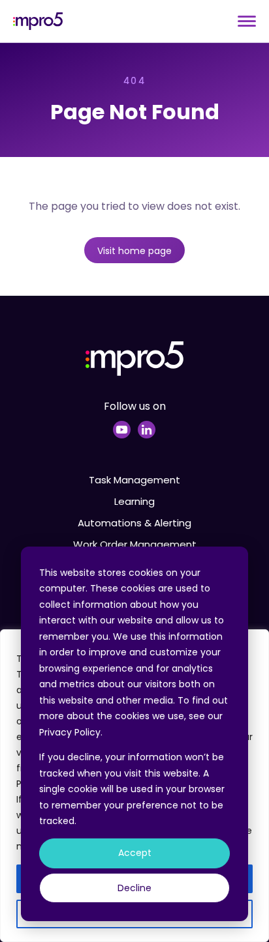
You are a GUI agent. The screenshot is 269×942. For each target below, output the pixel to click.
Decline (134, 887)
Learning (134, 501)
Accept (134, 852)
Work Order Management (135, 544)
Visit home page (134, 250)
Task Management (134, 480)
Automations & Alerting (134, 523)
